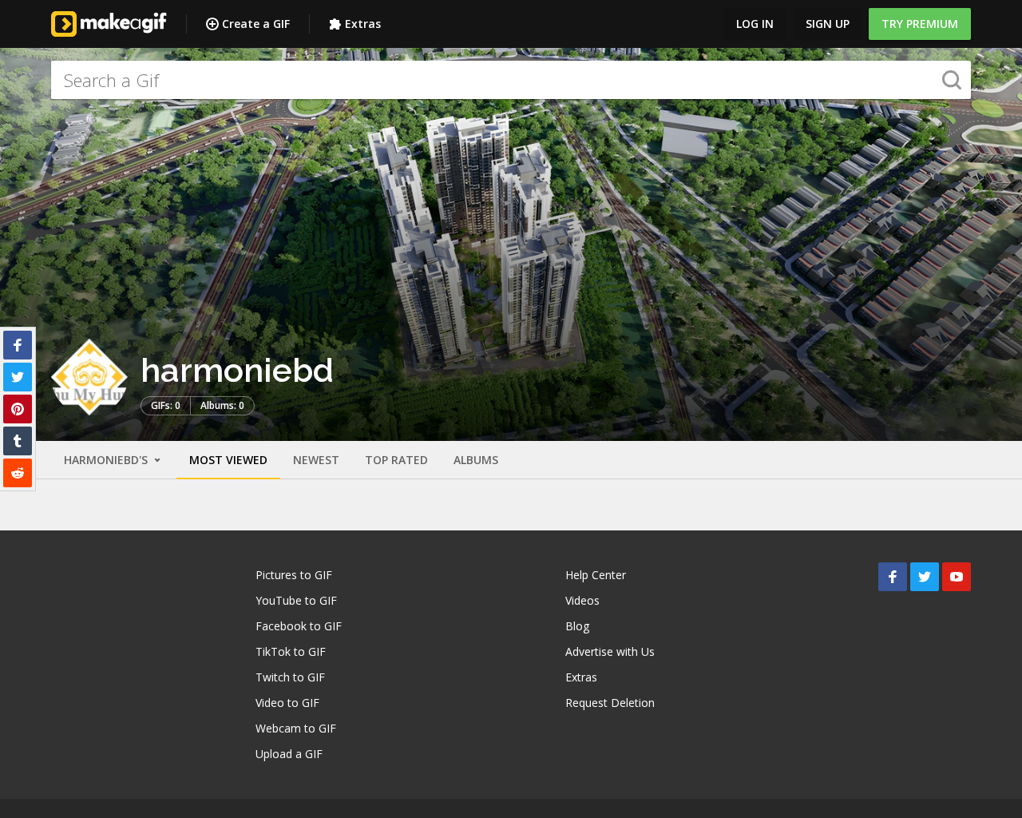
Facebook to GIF (299, 625)
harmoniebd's (107, 459)
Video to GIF (287, 702)
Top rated (396, 459)
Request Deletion (610, 702)
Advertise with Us (610, 651)
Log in (755, 23)
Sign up (828, 23)
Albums (476, 459)
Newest (316, 459)
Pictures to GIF (294, 574)
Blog (577, 625)
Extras (363, 23)
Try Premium (919, 23)
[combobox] (511, 80)
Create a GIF (256, 23)
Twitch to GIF (290, 677)
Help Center (595, 574)
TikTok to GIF (291, 651)
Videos (582, 600)
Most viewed (228, 459)
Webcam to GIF (296, 728)
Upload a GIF (289, 753)
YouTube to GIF (296, 600)
